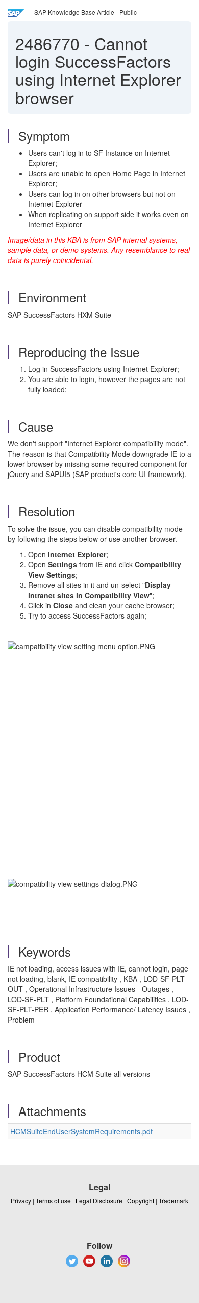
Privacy (21, 1200)
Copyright (140, 1200)
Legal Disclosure (99, 1200)
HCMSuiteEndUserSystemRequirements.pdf (81, 1131)
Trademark (173, 1200)
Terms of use (53, 1200)
